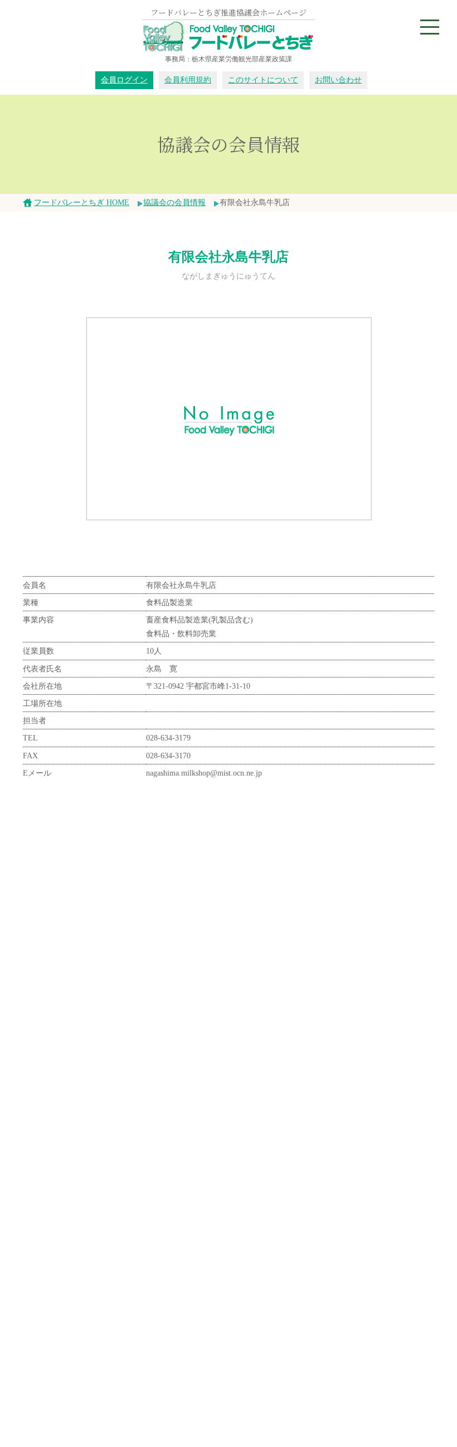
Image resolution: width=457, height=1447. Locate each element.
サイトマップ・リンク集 (232, 1359)
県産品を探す (212, 1174)
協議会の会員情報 (174, 202)
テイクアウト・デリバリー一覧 (88, 1244)
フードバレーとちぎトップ (321, 1031)
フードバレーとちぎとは (76, 1174)
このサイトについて (263, 80)
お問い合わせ (338, 80)
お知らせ (49, 1334)
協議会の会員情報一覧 (213, 1031)
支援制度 (204, 1289)
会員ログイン (124, 80)
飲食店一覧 (52, 1231)
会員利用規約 (187, 80)
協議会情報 (208, 1219)
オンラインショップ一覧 (76, 1219)
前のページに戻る (120, 1031)
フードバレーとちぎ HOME (81, 202)
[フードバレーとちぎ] (228, 36)
